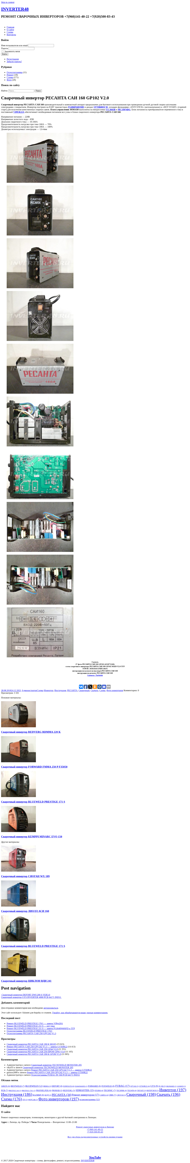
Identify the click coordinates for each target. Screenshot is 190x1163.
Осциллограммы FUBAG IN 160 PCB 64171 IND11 (55, 1075)
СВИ (112, 1095)
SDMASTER (85, 1090)
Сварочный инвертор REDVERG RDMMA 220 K (31, 731)
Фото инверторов (114, 690)
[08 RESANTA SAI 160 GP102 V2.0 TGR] (40, 551)
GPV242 (134, 1086)
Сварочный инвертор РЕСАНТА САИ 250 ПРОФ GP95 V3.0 (36, 1051)
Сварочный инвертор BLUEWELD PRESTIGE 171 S (33, 801)
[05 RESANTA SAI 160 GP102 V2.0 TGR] (40, 393)
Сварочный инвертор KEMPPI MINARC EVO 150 (31, 836)
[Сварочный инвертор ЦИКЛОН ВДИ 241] (18, 975)
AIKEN (5, 1086)
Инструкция (60, 690)
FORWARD (94, 1086)
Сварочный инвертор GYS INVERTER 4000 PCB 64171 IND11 (31, 997)
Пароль (4, 48)
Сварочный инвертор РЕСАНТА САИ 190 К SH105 (31, 1044)
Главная (10, 27)
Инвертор (48, 690)
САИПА (104, 1095)
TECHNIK (121, 1090)
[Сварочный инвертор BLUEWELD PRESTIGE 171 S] (18, 796)
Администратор (29, 690)
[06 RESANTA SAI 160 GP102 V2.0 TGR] (40, 445)
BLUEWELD (34, 1086)
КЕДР (48, 1095)
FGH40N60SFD (81, 1086)
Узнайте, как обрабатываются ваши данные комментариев (80, 1012)
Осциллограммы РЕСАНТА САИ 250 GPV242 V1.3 (31, 1033)
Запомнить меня (12, 51)
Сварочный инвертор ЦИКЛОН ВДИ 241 (26, 980)
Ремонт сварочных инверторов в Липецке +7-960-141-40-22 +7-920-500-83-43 (95, 1129)
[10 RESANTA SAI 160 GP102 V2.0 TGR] (40, 656)
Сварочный (84, 690)
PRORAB (57, 1090)
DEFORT (57, 1086)
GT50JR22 (144, 1086)
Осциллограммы (15, 72)
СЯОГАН (121, 1095)
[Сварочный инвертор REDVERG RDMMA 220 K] (18, 726)
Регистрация (13, 59)
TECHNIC (110, 1090)
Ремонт (10, 75)
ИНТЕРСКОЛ (152, 1091)
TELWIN (131, 1090)
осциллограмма (89, 1099)
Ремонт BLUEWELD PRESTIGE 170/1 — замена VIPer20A (35, 1023)
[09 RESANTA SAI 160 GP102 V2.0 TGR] (40, 604)
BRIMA (47, 1086)
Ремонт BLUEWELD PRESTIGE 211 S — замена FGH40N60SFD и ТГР (41, 1028)
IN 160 (162, 1086)
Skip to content (7, 2)
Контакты (11, 34)
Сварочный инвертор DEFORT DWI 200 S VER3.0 (25, 995)
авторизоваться (51, 1008)
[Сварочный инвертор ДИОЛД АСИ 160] (18, 906)
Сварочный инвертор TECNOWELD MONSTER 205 (56, 1065)
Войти (4, 54)
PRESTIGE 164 (15, 1090)
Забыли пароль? (14, 61)
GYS (154, 1086)
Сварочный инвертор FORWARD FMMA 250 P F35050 (34, 766)
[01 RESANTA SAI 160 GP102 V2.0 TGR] (40, 182)
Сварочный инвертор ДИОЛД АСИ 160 (25, 911)
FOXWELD (108, 1086)
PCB (4, 1090)
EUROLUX (68, 1086)
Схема (102, 690)
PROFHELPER (43, 1090)
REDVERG (69, 1090)
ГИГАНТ (141, 1091)
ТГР (25, 1100)
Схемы (10, 32)
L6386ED (181, 1086)
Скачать (94, 690)
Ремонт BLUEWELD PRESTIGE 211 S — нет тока (31, 1026)
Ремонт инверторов (85, 1094)
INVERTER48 (15, 9)
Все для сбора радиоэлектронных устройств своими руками (95, 1137)
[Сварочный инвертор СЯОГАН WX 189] (18, 871)
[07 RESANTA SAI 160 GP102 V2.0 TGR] (40, 498)
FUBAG (122, 1085)
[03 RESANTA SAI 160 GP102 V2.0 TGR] (40, 287)
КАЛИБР (38, 1095)
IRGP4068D (171, 1086)
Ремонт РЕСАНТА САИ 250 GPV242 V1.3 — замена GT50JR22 (37, 1046)
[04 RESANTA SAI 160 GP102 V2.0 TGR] (40, 340)
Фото (9, 80)
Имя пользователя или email (14, 45)
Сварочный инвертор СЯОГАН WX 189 (25, 876)
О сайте (10, 29)
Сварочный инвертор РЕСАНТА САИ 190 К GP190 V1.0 (34, 1054)
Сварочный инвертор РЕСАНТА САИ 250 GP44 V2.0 (32, 1049)
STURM (98, 1090)
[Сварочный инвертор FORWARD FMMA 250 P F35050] (18, 761)
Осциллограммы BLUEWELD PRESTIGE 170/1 (29, 1031)
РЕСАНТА (72, 690)
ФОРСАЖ (33, 1100)
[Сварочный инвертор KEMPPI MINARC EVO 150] (18, 831)
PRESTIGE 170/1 (28, 1090)
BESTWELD (18, 1086)
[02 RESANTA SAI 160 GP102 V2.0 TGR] (40, 235)
